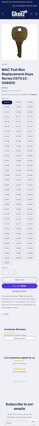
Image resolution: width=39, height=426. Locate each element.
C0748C (30, 175)
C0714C (18, 122)
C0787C (30, 238)
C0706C (30, 107)
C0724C (30, 136)
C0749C (7, 180)
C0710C (7, 117)
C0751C (30, 180)
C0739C (30, 161)
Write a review (19, 338)
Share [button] (6, 314)
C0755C (7, 190)
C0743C (7, 170)
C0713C (7, 122)
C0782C (7, 233)
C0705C (18, 107)
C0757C (30, 190)
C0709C (30, 112)
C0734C (7, 156)
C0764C (7, 204)
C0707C (7, 112)
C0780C (18, 229)
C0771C (18, 214)
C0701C (7, 102)
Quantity (5, 268)
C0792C (18, 248)
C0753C (18, 185)
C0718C (30, 126)
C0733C (30, 151)
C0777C (18, 224)
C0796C (30, 253)
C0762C (18, 199)
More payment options (19, 291)
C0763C (30, 199)
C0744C (18, 170)
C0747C (18, 175)
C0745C (30, 170)
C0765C (18, 204)
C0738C (18, 161)
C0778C (30, 224)
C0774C (18, 219)
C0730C (30, 146)
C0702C (18, 102)
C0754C (30, 185)
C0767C (7, 209)
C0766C (30, 204)
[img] (19, 360)
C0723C (18, 136)
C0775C (30, 219)
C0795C (18, 253)
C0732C (18, 151)
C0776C (7, 224)
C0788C (7, 243)
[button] (2, 14)
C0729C (18, 146)
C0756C (18, 190)
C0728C (7, 146)
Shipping (4, 90)
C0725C (7, 141)
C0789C (18, 243)
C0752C (7, 185)
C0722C (7, 136)
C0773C (7, 219)
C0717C (18, 126)
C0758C (7, 195)
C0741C (18, 165)
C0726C (18, 141)
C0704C (7, 107)
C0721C (30, 131)
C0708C (18, 112)
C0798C (18, 258)
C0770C (7, 214)
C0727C (30, 141)
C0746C (7, 175)
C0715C (30, 122)
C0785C (7, 238)
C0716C (7, 126)
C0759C (18, 195)
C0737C (7, 161)
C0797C (7, 258)
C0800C (7, 263)
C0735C (18, 156)
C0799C (30, 258)
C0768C (18, 209)
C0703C (30, 102)
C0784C (30, 233)
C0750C (18, 180)
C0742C (30, 165)
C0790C (30, 243)
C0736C (30, 156)
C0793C (30, 248)
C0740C (7, 165)
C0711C (18, 117)
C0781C (30, 229)
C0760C (30, 195)
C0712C (30, 117)
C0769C (30, 209)
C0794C (7, 253)
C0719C (7, 131)
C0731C (7, 151)
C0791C (7, 248)
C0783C (18, 233)
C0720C (18, 131)
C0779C (7, 229)
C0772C (30, 214)
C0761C (7, 199)
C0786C (18, 238)
